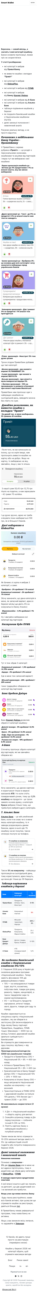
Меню (33, 2)
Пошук (12, 1266)
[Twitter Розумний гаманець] (18, 1276)
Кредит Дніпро (17, 693)
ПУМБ (31, 88)
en (27, 1266)
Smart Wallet (7, 2)
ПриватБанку (9, 142)
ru (20, 1266)
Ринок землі (22, 1260)
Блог (10, 1260)
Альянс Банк (11, 812)
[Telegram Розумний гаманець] (15, 1276)
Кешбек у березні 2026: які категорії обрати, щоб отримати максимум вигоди (18, 1251)
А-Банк (6, 745)
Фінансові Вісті (9, 1289)
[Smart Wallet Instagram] (21, 1276)
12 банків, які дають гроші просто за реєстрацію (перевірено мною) (18, 1240)
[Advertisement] (18, 27)
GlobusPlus (12, 84)
